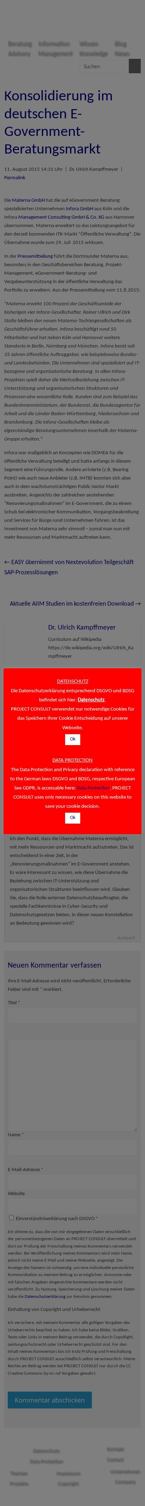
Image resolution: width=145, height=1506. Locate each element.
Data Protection (93, 788)
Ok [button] (72, 739)
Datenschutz (91, 700)
